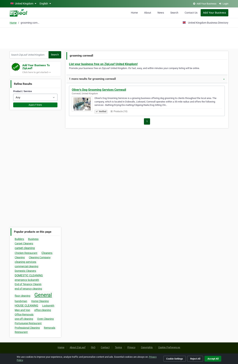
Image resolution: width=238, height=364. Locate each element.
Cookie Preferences (169, 347)
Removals (49, 327)
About (147, 12)
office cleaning (42, 310)
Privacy (131, 347)
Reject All (195, 358)
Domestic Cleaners (25, 270)
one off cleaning (24, 318)
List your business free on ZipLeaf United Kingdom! (103, 64)
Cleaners (46, 253)
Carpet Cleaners (24, 243)
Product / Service (22, 91)
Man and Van (22, 310)
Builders (19, 239)
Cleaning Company (40, 257)
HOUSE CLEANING (26, 305)
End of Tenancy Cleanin (28, 284)
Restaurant (21, 332)
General (43, 295)
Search (174, 12)
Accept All (213, 358)
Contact (105, 347)
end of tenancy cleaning (28, 288)
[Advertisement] (119, 37)
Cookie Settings (174, 358)
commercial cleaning (26, 266)
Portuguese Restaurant (28, 323)
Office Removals (24, 314)
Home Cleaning (40, 301)
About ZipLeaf (78, 347)
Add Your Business (214, 12)
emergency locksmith (27, 279)
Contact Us (191, 12)
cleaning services (25, 262)
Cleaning (20, 257)
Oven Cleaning (45, 318)
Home (134, 12)
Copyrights (147, 347)
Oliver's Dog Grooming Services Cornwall (99, 90)
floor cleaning (22, 295)
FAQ (93, 347)
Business (33, 239)
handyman (21, 301)
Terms (118, 347)
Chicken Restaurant (26, 252)
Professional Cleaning (27, 327)
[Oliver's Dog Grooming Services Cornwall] (83, 105)
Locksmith (48, 305)
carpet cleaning (25, 248)
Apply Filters (35, 105)
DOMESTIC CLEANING (29, 275)
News (160, 12)
